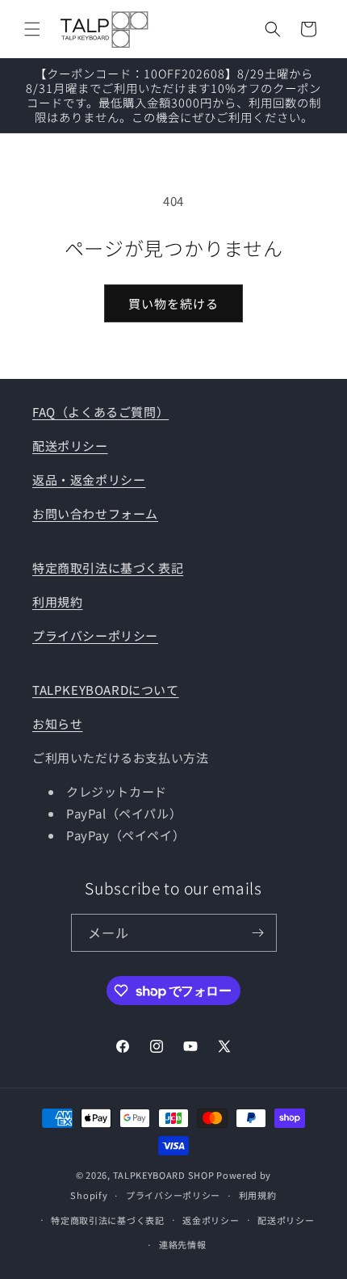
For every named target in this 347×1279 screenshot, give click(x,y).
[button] (32, 29)
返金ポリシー (210, 1220)
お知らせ (57, 723)
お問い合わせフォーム (95, 513)
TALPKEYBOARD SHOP (164, 1174)
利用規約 (57, 601)
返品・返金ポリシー (88, 479)
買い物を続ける (173, 303)
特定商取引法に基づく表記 (107, 567)
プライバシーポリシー (95, 635)
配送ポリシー (70, 445)
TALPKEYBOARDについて (105, 689)
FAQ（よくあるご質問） (100, 411)
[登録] (258, 933)
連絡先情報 (183, 1244)
